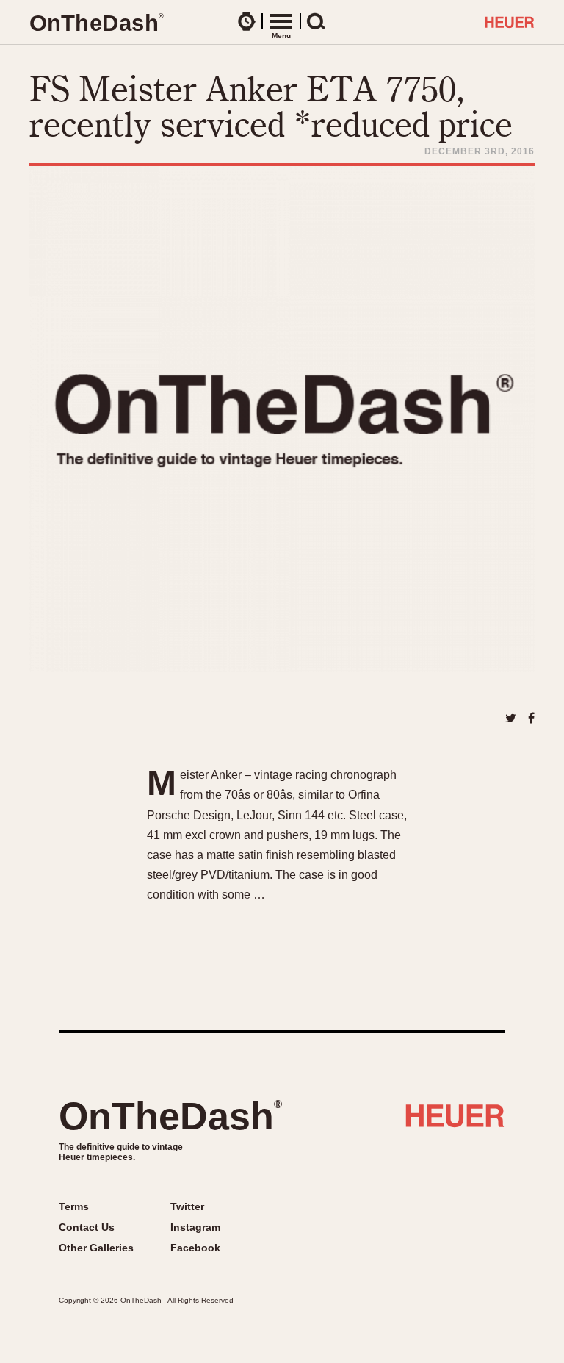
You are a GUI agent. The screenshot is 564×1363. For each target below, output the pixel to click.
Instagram (195, 1227)
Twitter (187, 1206)
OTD (96, 23)
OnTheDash (170, 1116)
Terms (74, 1206)
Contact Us (87, 1227)
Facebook (195, 1248)
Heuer (455, 1121)
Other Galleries (96, 1248)
